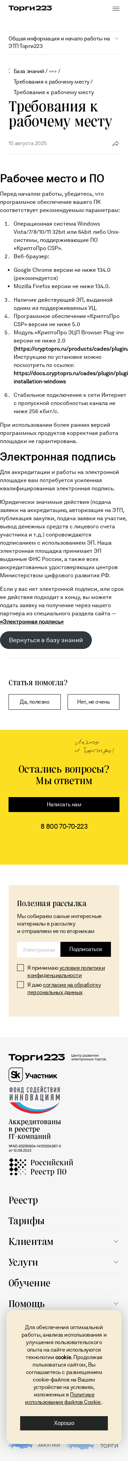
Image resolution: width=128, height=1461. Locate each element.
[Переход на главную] (30, 8)
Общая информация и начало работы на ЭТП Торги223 (59, 42)
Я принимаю (66, 972)
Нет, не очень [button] (93, 702)
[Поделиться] (115, 143)
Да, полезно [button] (34, 702)
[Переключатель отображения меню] (116, 8)
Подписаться (85, 949)
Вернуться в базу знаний (46, 640)
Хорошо (64, 1423)
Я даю (64, 989)
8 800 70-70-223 (64, 826)
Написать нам (64, 804)
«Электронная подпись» (32, 621)
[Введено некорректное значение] (38, 949)
